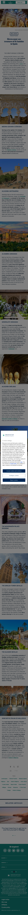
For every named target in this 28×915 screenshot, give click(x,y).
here (21, 462)
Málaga (4, 787)
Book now (20, 2)
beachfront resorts (5, 882)
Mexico (25, 883)
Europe (9, 787)
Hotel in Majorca (15, 781)
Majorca (3, 781)
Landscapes (4, 778)
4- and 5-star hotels (9, 880)
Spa (8, 781)
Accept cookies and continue (14, 470)
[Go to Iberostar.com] (14, 875)
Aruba (19, 885)
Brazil (12, 885)
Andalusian (11, 349)
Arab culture (24, 781)
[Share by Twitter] (14, 766)
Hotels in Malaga (17, 790)
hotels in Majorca (13, 757)
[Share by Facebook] (10, 766)
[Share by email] (10, 770)
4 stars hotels (5, 784)
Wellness (14, 33)
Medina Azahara (11, 150)
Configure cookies (14, 475)
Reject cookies (14, 480)
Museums (15, 787)
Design (9, 790)
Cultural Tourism (13, 778)
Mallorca (23, 882)
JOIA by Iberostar (16, 886)
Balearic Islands (23, 778)
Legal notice (5, 899)
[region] (14, 457)
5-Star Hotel (23, 787)
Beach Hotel (14, 784)
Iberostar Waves (21, 889)
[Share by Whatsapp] (17, 766)
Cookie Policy (13, 463)
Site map (4, 902)
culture (21, 63)
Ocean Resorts (22, 784)
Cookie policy (5, 907)
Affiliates (4, 904)
